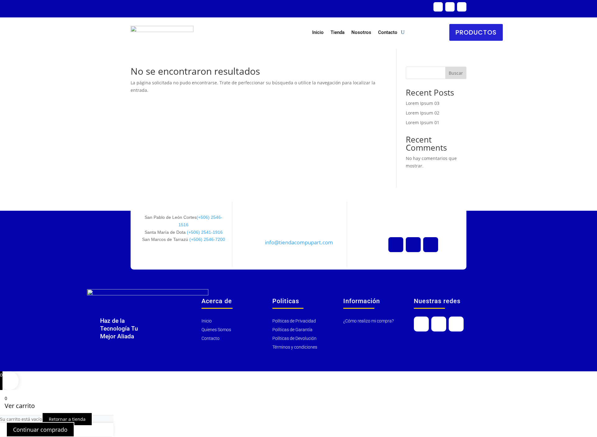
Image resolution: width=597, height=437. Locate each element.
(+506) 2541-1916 (205, 232)
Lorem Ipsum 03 (422, 103)
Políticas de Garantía (292, 329)
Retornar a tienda (67, 419)
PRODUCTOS (476, 32)
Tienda (338, 32)
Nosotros (361, 32)
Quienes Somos (216, 329)
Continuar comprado (40, 429)
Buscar (456, 73)
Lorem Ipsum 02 (422, 113)
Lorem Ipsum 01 (422, 122)
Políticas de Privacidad (294, 320)
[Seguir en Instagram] (461, 7)
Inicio (318, 32)
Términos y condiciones (294, 347)
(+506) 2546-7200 (207, 239)
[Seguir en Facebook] (450, 7)
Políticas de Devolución (294, 338)
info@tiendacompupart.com (299, 242)
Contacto (387, 32)
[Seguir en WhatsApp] (438, 7)
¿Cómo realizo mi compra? (368, 320)
